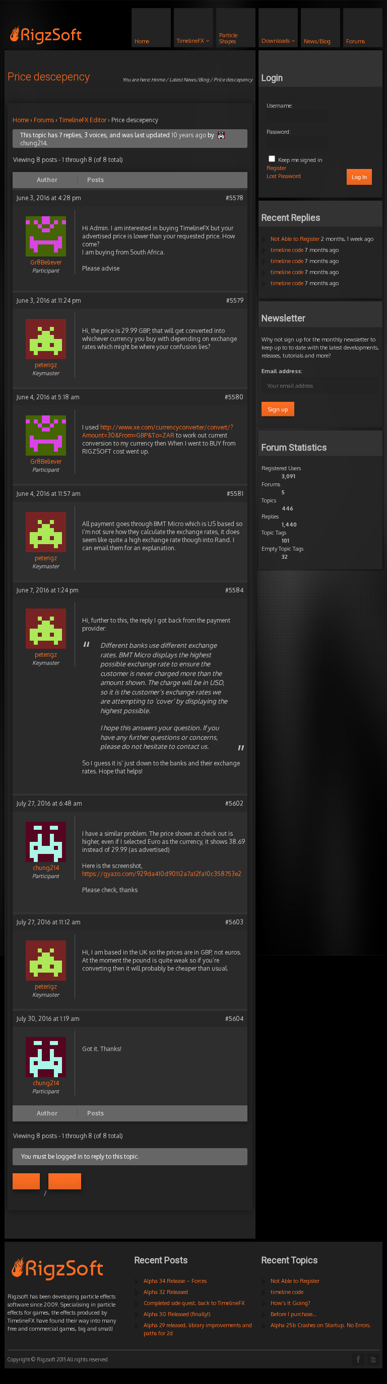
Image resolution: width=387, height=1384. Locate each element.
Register (64, 1181)
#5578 (234, 198)
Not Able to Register (295, 238)
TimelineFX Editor (82, 120)
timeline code (287, 249)
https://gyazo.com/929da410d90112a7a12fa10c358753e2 (161, 874)
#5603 (234, 922)
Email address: (282, 371)
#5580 (234, 397)
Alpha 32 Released (166, 1291)
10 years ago (188, 135)
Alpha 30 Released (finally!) (177, 1314)
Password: (279, 131)
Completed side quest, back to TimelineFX (194, 1303)
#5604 (234, 1018)
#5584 (234, 590)
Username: (280, 105)
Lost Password (284, 176)
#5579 (234, 300)
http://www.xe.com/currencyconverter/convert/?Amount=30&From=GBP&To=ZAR (157, 431)
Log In (359, 177)
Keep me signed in (300, 159)
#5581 (235, 493)
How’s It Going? (290, 1303)
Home (158, 79)
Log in (26, 1181)
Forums (44, 120)
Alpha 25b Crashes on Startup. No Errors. (321, 1325)
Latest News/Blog (189, 79)
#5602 (234, 803)
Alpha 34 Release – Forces (175, 1280)
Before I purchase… (293, 1314)
